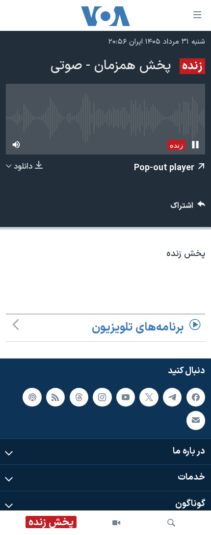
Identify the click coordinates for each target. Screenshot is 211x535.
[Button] (188, 208)
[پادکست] (32, 396)
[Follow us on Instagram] (102, 396)
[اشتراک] (195, 420)
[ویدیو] (116, 522)
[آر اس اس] (55, 396)
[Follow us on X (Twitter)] (148, 396)
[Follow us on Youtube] (125, 396)
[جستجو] (171, 522)
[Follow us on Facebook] (195, 396)
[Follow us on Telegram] (172, 396)
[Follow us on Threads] (79, 396)
